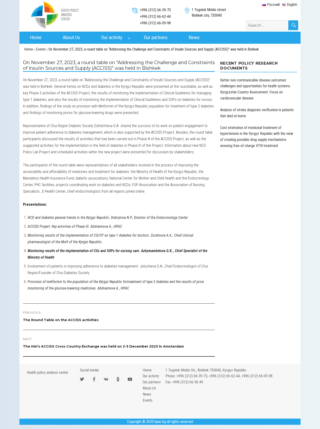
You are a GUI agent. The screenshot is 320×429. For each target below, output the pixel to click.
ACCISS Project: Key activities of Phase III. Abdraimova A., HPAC (75, 226)
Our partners (155, 37)
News (194, 37)
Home (35, 37)
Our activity (111, 37)
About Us (71, 37)
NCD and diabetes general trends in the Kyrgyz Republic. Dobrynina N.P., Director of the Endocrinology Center (108, 217)
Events (148, 400)
